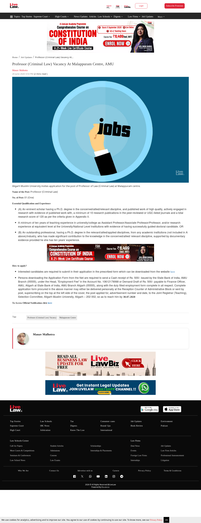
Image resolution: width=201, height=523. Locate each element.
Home (15, 57)
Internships (135, 460)
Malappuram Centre (67, 318)
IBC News (44, 426)
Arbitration (45, 430)
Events (133, 451)
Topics (17, 16)
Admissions (55, 451)
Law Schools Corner (19, 441)
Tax (72, 421)
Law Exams (55, 460)
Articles (92, 16)
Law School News (17, 460)
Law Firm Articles (168, 451)
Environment (167, 421)
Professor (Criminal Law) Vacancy (42, 318)
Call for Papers (16, 446)
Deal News (135, 446)
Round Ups (105, 426)
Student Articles (56, 446)
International (106, 430)
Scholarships (95, 446)
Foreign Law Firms (139, 455)
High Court (15, 430)
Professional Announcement (172, 455)
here (172, 271)
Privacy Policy (156, 520)
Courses (53, 455)
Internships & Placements (101, 451)
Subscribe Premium (174, 6)
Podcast (164, 426)
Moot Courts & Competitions (22, 451)
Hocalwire (105, 487)
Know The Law (77, 430)
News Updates (81, 16)
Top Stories (26, 16)
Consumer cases (107, 421)
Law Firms (133, 16)
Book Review (137, 426)
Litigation (165, 460)
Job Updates (147, 16)
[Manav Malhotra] (23, 339)
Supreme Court (41, 16)
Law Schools (104, 16)
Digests (117, 16)
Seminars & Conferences (20, 455)
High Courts (61, 16)
